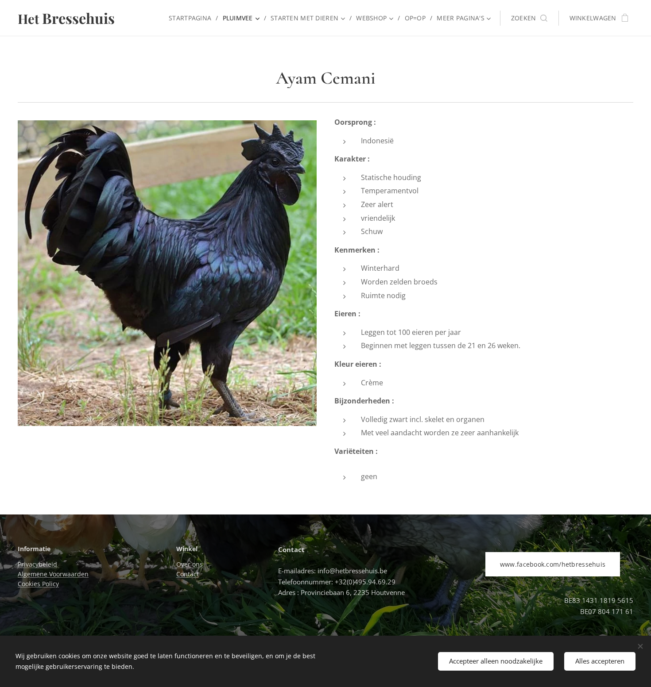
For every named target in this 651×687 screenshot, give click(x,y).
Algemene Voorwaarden (53, 574)
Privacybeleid (37, 564)
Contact (187, 574)
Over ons (189, 564)
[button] (529, 18)
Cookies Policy (38, 584)
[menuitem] (192, 18)
